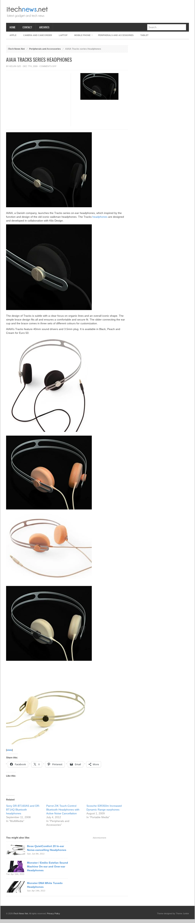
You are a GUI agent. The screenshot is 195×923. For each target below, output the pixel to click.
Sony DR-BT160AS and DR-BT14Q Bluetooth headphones (23, 809)
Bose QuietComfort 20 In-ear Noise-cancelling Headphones (46, 848)
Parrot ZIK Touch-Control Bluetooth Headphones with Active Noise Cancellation (62, 809)
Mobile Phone (80, 36)
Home (12, 27)
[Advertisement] (119, 11)
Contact (27, 27)
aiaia (9, 750)
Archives (44, 27)
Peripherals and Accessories (115, 35)
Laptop (63, 35)
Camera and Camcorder (37, 35)
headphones (99, 216)
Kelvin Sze (15, 66)
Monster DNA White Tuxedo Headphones (45, 885)
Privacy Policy (53, 913)
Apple (13, 35)
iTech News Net (16, 49)
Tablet (144, 35)
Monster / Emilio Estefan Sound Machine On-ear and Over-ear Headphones (47, 866)
